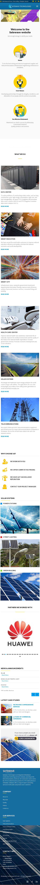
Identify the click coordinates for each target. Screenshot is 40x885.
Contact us (5, 808)
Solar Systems (6, 821)
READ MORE (5, 294)
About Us (5, 797)
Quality (5, 802)
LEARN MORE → (6, 15)
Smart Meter (6, 832)
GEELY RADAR (6, 844)
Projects (5, 838)
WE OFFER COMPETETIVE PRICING (22, 470)
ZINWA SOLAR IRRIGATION (10, 841)
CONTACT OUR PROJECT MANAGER (23, 487)
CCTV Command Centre (9, 826)
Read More (5, 675)
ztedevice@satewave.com (9, 868)
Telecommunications (8, 824)
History (5, 805)
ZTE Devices (6, 835)
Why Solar (5, 799)
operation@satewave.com (10, 866)
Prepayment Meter (8, 829)
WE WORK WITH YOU (17, 461)
